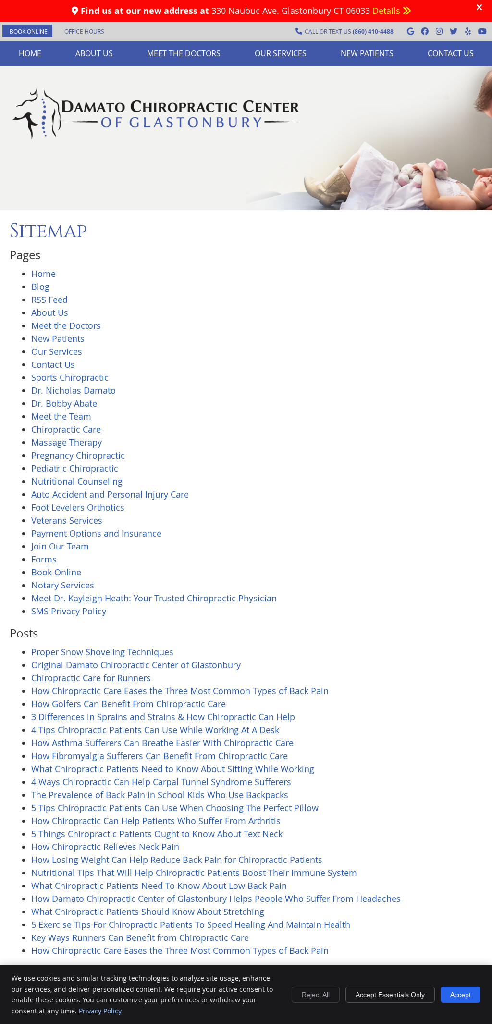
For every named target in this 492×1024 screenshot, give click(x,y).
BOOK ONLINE (29, 31)
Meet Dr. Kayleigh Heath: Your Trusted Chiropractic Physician (154, 598)
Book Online (56, 572)
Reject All (316, 995)
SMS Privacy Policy (68, 611)
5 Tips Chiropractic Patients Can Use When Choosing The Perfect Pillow (175, 807)
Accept (460, 995)
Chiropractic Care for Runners (91, 678)
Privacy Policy (100, 1010)
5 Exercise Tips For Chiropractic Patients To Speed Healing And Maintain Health (190, 924)
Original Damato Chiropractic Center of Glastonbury (136, 665)
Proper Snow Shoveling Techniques (102, 652)
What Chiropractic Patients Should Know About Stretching (147, 911)
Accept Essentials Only (390, 995)
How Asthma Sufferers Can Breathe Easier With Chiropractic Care (162, 743)
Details (387, 10)
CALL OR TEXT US (349, 31)
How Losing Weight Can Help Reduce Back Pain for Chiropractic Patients (176, 859)
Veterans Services (66, 520)
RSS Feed (49, 299)
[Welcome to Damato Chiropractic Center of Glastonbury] (156, 139)
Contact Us (451, 53)
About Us (94, 53)
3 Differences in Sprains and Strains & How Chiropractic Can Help (163, 717)
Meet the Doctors (184, 53)
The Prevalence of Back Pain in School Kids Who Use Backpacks (159, 794)
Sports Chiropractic (70, 377)
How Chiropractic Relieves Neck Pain (105, 846)
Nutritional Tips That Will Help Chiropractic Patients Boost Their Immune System (194, 872)
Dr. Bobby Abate (64, 403)
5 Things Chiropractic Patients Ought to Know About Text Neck (157, 833)
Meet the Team (61, 416)
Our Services (281, 53)
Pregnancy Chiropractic (78, 455)
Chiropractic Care (66, 429)
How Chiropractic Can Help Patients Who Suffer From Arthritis (156, 820)
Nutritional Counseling (77, 481)
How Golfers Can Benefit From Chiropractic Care (128, 704)
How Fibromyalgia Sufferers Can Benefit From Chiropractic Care (159, 756)
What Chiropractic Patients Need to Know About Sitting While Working (172, 768)
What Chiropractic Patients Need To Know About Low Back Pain (159, 885)
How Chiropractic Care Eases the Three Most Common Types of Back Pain (180, 691)
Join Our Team (60, 546)
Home (30, 53)
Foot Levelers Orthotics (77, 507)
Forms (44, 559)
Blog (40, 286)
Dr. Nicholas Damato (73, 390)
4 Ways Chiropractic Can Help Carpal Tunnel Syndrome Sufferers (161, 781)
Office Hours (84, 31)
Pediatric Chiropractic (74, 468)
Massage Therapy (66, 442)
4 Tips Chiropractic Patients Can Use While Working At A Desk (155, 730)
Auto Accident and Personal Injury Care (110, 494)
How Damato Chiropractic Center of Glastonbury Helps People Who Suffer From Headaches (216, 898)
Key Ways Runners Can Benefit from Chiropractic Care (140, 937)
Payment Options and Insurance (96, 533)
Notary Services (62, 585)
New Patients (367, 53)
